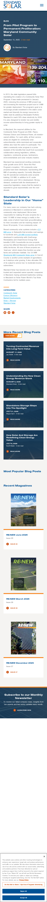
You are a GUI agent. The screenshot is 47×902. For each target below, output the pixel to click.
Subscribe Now (24, 710)
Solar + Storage (10, 301)
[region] (23, 877)
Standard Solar (10, 303)
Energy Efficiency (10, 295)
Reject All (23, 891)
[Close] (44, 856)
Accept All (23, 898)
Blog (6, 21)
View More (10, 335)
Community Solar (10, 293)
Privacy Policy (24, 880)
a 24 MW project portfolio (27, 235)
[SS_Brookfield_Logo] (13, 5)
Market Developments (12, 298)
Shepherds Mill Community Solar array (19, 255)
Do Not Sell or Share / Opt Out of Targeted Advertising (23, 885)
